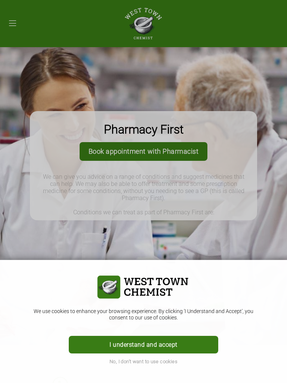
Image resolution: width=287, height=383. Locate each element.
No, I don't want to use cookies (143, 361)
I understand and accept (143, 344)
